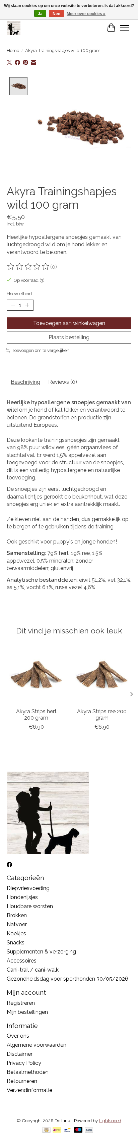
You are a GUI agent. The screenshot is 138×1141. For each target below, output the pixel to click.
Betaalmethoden (28, 1072)
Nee (56, 13)
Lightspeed (110, 1120)
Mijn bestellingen (27, 1012)
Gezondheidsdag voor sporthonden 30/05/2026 (67, 979)
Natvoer (17, 924)
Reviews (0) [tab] (62, 382)
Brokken (17, 915)
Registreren (21, 1003)
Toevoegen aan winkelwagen (69, 323)
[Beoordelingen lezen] (28, 267)
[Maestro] (78, 1130)
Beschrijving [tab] (25, 382)
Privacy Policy (24, 1063)
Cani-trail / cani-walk (33, 970)
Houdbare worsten (30, 906)
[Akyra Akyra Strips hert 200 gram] (36, 674)
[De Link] (13, 28)
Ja (40, 13)
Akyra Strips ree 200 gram (102, 714)
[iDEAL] (57, 1130)
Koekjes (16, 933)
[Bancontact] (67, 1130)
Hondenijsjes (22, 897)
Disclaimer (19, 1054)
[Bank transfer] (89, 1130)
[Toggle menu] (124, 28)
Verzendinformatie (29, 1090)
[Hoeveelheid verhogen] (27, 305)
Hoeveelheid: (20, 293)
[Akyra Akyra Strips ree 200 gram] (101, 674)
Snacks (15, 942)
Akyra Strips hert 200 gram (36, 714)
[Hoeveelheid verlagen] (13, 305)
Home (13, 50)
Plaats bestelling (69, 337)
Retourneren (22, 1081)
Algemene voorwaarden (36, 1045)
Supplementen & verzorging (41, 951)
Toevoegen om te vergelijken (40, 350)
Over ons (18, 1036)
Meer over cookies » (86, 13)
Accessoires (22, 960)
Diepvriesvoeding (28, 888)
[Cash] (46, 1130)
